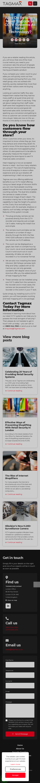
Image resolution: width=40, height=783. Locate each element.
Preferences (15, 769)
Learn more (15, 764)
